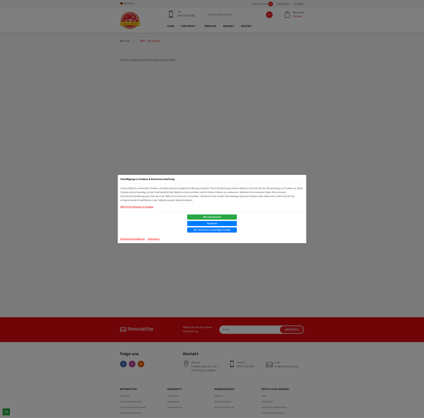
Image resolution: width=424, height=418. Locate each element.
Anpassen (212, 223)
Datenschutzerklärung (132, 239)
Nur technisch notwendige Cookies (212, 230)
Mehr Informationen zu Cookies (137, 207)
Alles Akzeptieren (212, 217)
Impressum (154, 239)
